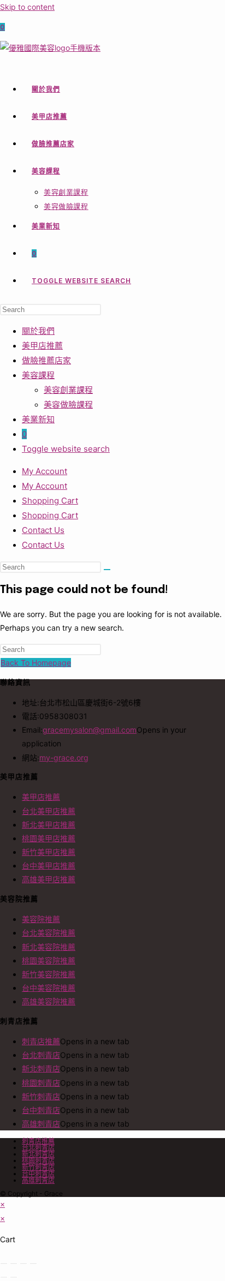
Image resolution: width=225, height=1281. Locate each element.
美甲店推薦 (42, 345)
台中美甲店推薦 (48, 865)
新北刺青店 (41, 1068)
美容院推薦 (41, 919)
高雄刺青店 (41, 1123)
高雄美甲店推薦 (48, 879)
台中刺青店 (41, 1110)
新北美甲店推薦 (48, 824)
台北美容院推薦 (48, 932)
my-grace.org (63, 757)
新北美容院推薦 (48, 946)
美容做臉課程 (68, 404)
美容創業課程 (68, 390)
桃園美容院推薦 (48, 960)
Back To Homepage (36, 662)
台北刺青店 (41, 1054)
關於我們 (38, 331)
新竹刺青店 (41, 1096)
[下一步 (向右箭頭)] (13, 1277)
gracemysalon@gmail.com (90, 729)
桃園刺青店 (41, 1082)
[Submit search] (107, 569)
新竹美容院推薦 (48, 974)
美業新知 (38, 419)
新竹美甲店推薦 (48, 852)
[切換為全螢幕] (13, 1263)
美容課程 (38, 375)
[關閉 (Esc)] (33, 1263)
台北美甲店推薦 (48, 811)
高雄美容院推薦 (48, 1001)
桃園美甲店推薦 (48, 838)
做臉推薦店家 (46, 360)
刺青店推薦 (41, 1041)
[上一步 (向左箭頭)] (4, 1277)
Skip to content (27, 6)
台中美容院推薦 (48, 987)
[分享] (23, 1263)
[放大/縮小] (4, 1263)
